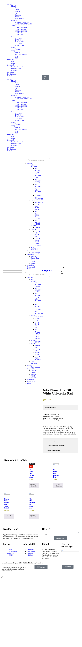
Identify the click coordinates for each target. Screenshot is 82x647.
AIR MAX (18, 43)
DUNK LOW (19, 40)
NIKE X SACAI (20, 45)
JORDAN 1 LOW (21, 27)
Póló (12, 61)
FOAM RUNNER (21, 54)
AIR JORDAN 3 (38, 186)
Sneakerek (30, 163)
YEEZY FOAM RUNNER (38, 243)
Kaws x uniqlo (35, 252)
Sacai (17, 17)
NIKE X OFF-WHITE (37, 222)
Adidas (17, 11)
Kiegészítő (10, 65)
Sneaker (9, 4)
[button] (12, 269)
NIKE (33, 201)
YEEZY (33, 229)
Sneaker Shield (16, 69)
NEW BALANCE (34, 248)
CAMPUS (38, 227)
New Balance (19, 18)
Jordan (17, 9)
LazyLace (47, 270)
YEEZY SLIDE (37, 239)
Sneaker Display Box (18, 67)
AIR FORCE (19, 38)
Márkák (13, 6)
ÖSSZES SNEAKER (22, 22)
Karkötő (13, 70)
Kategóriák (14, 20)
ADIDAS (34, 226)
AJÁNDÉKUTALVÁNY (23, 24)
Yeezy (17, 13)
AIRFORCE (39, 202)
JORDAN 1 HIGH (21, 31)
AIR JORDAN (34, 166)
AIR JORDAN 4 (38, 191)
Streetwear (10, 60)
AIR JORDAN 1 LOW (38, 181)
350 (16, 56)
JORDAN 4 (19, 35)
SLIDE (17, 52)
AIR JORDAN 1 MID (38, 175)
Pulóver (13, 63)
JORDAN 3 (19, 33)
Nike (16, 8)
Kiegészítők (30, 254)
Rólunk (9, 76)
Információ (10, 72)
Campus (17, 49)
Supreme (18, 15)
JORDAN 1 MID (20, 29)
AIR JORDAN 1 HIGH (38, 170)
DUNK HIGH (20, 42)
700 (16, 58)
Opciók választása (33, 485)
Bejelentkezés (11, 74)
